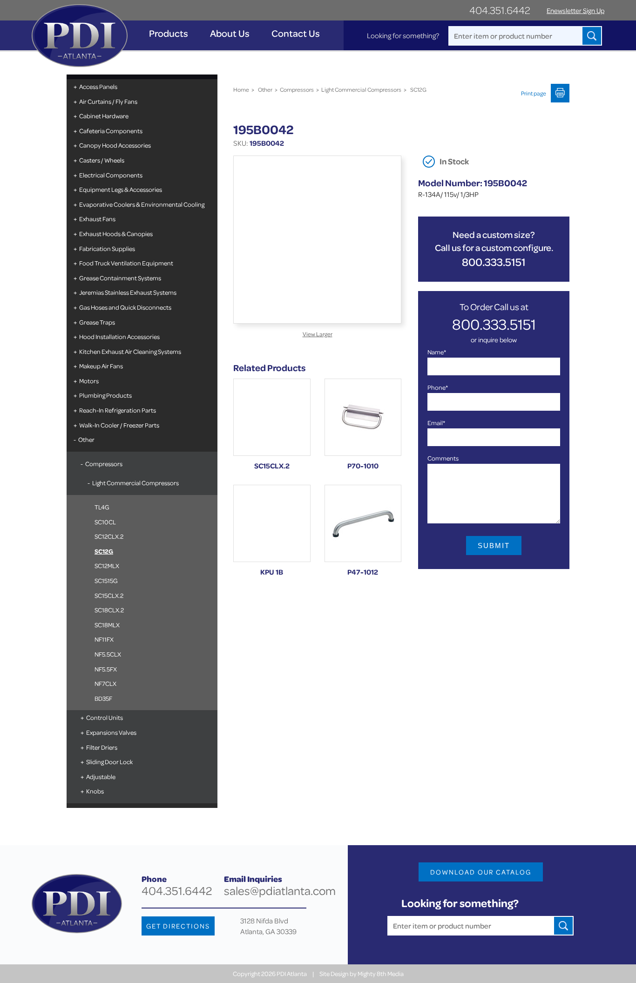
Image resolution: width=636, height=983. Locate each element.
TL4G (102, 506)
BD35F (103, 698)
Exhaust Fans (97, 218)
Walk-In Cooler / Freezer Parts (119, 424)
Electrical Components (110, 174)
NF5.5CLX (108, 654)
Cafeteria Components (110, 130)
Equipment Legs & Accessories (120, 189)
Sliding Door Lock (109, 761)
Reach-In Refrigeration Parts (117, 410)
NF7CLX (105, 683)
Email (436, 422)
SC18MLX (107, 624)
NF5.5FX (106, 668)
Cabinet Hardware (104, 115)
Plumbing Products (105, 395)
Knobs (95, 790)
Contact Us (295, 33)
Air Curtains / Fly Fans (108, 101)
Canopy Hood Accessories (115, 145)
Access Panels (98, 86)
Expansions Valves (111, 732)
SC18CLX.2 (109, 609)
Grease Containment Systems (120, 277)
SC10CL (105, 521)
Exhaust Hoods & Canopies (116, 233)
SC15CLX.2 (109, 595)
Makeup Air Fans (101, 365)
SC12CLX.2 (109, 536)
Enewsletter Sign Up (575, 10)
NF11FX (104, 639)
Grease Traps (97, 322)
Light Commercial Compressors (135, 482)
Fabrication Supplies (107, 248)
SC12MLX (107, 565)
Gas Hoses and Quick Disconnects (125, 307)
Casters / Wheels (101, 160)
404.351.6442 (499, 10)
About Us (230, 33)
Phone (437, 387)
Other (86, 439)
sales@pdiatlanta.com (280, 890)
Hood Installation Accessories (119, 336)
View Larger (317, 334)
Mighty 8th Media (381, 973)
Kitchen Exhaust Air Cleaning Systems (130, 351)
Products (168, 33)
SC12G (104, 551)
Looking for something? (403, 35)
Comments (443, 458)
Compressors (103, 463)
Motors (89, 380)
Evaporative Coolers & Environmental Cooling (141, 204)
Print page (533, 93)
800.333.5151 (494, 262)
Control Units (104, 717)
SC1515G (106, 580)
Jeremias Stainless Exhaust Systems (127, 292)
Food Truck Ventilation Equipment (126, 262)
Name (436, 351)
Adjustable (100, 776)
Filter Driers (101, 747)
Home (241, 89)
